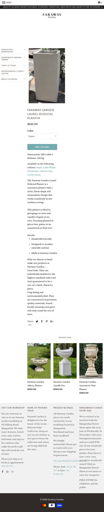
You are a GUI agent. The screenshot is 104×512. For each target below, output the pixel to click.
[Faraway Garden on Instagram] (7, 471)
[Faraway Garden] (52, 16)
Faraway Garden (56, 499)
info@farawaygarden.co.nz (70, 461)
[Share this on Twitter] (36, 321)
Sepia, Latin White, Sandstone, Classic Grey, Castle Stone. (41, 171)
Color (30, 130)
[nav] (7, 2)
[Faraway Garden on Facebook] (2, 471)
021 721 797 (7, 466)
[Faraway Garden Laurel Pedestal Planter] (47, 75)
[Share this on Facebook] (41, 321)
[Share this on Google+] (51, 321)
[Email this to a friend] (29, 325)
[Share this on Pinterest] (46, 321)
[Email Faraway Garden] (12, 471)
